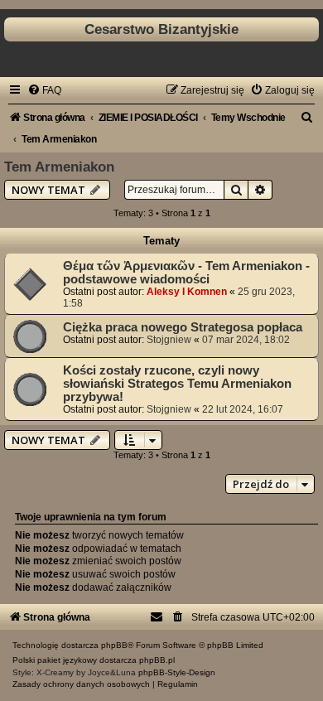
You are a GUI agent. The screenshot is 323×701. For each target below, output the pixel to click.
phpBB (114, 645)
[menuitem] (44, 90)
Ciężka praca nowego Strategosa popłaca (182, 327)
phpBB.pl (157, 660)
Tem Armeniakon (59, 166)
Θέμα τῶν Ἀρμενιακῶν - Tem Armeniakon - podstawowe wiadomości (186, 272)
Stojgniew (169, 340)
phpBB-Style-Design (176, 672)
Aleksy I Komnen (187, 291)
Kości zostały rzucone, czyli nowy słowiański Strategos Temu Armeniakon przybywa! (177, 384)
